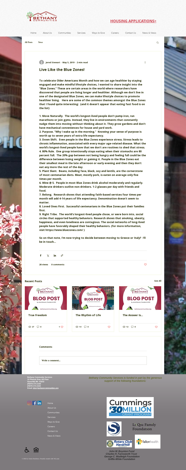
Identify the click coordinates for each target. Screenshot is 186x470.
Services (52, 417)
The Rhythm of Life (88, 315)
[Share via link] (62, 255)
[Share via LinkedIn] (54, 255)
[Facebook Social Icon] (34, 403)
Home (50, 403)
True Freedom (37, 315)
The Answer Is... (133, 315)
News (40, 42)
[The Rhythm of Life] (93, 298)
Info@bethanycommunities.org (45, 388)
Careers (51, 426)
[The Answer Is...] (140, 298)
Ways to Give (54, 421)
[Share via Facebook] (40, 255)
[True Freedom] (46, 298)
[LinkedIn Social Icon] (39, 403)
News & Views (54, 435)
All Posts (28, 42)
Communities (54, 412)
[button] (157, 42)
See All (157, 280)
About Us (52, 408)
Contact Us (53, 431)
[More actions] (145, 62)
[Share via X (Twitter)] (47, 255)
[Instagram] (29, 403)
